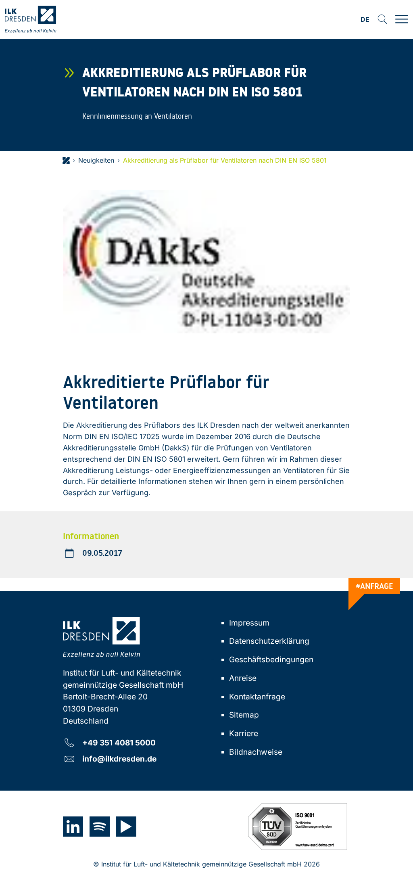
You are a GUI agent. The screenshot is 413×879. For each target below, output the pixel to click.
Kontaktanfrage (257, 696)
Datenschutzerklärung (269, 641)
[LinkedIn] (73, 826)
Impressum (249, 623)
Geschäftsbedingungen (271, 659)
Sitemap (244, 715)
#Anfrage (374, 586)
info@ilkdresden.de (119, 758)
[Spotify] (100, 826)
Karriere (243, 733)
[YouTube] (126, 826)
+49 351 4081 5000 (119, 742)
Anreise (243, 678)
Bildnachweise (255, 752)
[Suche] (382, 19)
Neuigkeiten (96, 160)
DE (365, 20)
